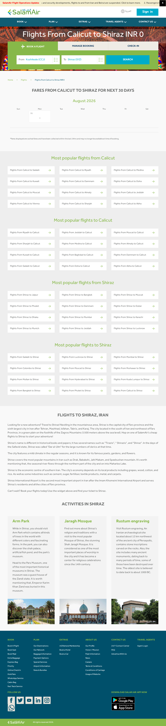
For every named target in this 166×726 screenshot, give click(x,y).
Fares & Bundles (40, 670)
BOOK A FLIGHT (35, 47)
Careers (88, 662)
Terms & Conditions (93, 666)
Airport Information (42, 666)
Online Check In (14, 670)
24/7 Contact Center (120, 646)
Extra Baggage (14, 658)
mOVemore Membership (69, 646)
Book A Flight (13, 646)
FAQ (113, 650)
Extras (83, 22)
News (87, 658)
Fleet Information (92, 654)
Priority (11, 666)
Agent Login (142, 646)
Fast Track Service (15, 687)
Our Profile (89, 646)
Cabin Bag (12, 683)
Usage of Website (92, 674)
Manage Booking (83, 46)
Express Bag (13, 662)
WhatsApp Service (15, 679)
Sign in (147, 12)
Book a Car (63, 654)
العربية (128, 11)
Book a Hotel (64, 650)
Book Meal (12, 654)
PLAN (51, 22)
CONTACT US (146, 22)
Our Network (39, 650)
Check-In (133, 46)
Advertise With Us (119, 654)
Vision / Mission (92, 650)
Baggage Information (43, 654)
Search (128, 59)
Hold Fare (12, 674)
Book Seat (12, 650)
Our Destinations (41, 646)
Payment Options (41, 658)
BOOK (20, 22)
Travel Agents (114, 22)
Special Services (40, 662)
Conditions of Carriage (95, 670)
